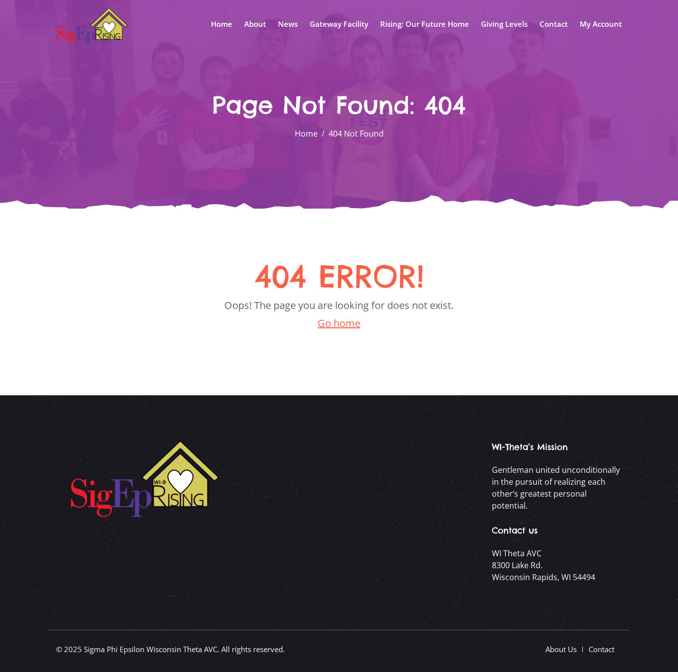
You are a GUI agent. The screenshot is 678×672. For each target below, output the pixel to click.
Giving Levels (504, 24)
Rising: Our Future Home (424, 24)
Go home (339, 323)
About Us (561, 649)
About (255, 24)
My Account (601, 24)
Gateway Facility (339, 24)
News (288, 24)
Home (221, 24)
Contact (554, 24)
